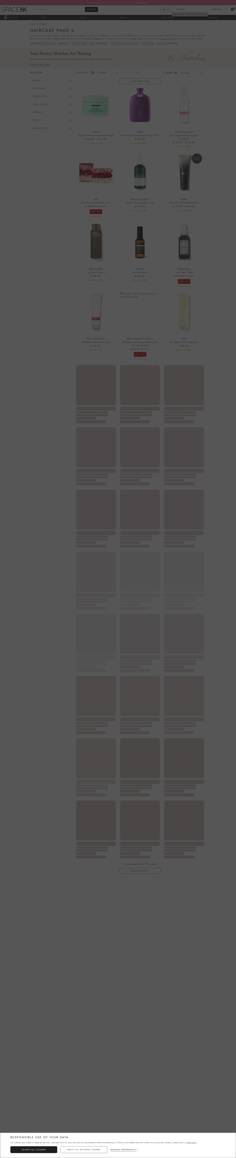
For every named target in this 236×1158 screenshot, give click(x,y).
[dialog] (118, 1145)
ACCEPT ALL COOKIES (34, 1149)
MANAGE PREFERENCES (123, 1149)
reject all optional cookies (84, 1149)
